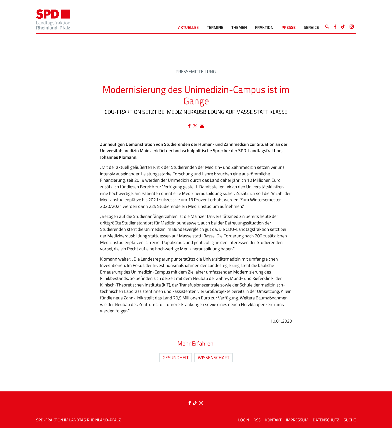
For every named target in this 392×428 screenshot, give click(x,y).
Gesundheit (176, 357)
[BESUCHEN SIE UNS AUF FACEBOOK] (335, 25)
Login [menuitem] (243, 420)
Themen (239, 27)
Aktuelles (188, 27)
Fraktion (264, 27)
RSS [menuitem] (257, 420)
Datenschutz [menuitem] (326, 420)
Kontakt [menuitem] (273, 420)
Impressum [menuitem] (297, 420)
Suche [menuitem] (350, 420)
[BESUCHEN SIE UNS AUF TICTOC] (343, 25)
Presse (289, 27)
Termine (215, 27)
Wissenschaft (214, 357)
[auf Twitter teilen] (196, 126)
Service (311, 27)
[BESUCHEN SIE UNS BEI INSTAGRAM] (352, 25)
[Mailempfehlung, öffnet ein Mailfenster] (202, 126)
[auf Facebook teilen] (190, 126)
